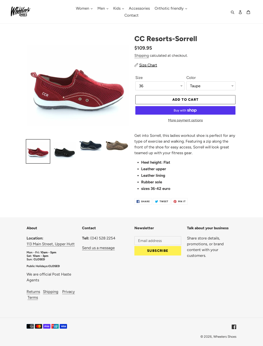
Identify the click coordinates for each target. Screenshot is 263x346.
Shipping (141, 55)
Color (191, 77)
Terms (33, 297)
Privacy (68, 291)
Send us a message (98, 247)
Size (139, 77)
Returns (33, 291)
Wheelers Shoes (224, 336)
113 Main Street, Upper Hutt (51, 244)
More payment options (185, 120)
